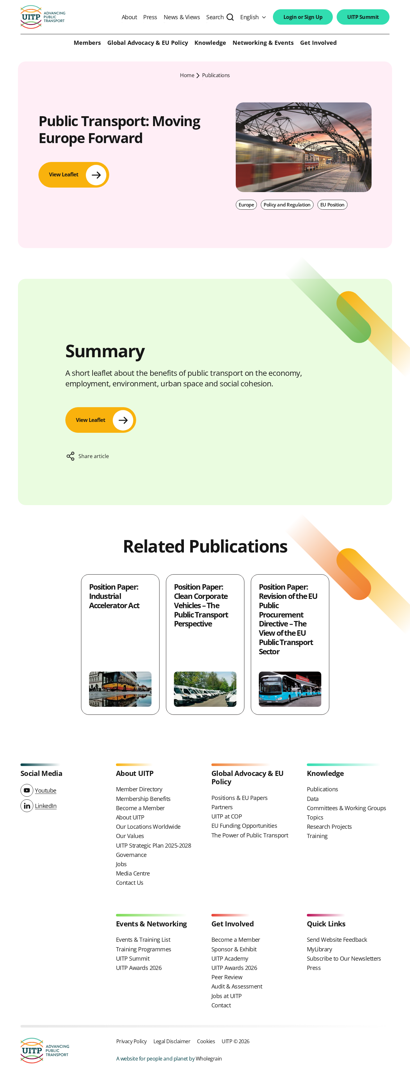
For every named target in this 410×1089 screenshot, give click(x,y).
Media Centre (133, 873)
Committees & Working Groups (346, 808)
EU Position (332, 204)
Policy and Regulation (287, 204)
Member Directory (139, 789)
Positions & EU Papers (239, 798)
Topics (315, 817)
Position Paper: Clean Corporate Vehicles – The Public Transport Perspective (201, 605)
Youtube (45, 790)
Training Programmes (143, 949)
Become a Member (140, 808)
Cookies (206, 1041)
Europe (246, 204)
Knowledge (210, 42)
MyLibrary (319, 949)
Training (317, 836)
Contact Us (130, 882)
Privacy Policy (131, 1041)
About (129, 17)
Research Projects (329, 826)
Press (150, 17)
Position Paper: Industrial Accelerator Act (114, 596)
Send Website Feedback (337, 939)
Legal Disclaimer (171, 1041)
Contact (221, 1005)
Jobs (121, 864)
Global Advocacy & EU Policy (147, 42)
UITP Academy (229, 958)
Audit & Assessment (236, 986)
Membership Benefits (143, 799)
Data (313, 799)
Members (87, 42)
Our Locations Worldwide (148, 826)
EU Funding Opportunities (244, 825)
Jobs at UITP (226, 996)
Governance (131, 855)
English (249, 17)
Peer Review (226, 977)
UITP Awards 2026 (138, 968)
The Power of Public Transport (249, 835)
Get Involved (318, 42)
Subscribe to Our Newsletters (344, 958)
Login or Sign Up (302, 16)
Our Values (130, 836)
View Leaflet (63, 174)
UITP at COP (226, 816)
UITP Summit (363, 16)
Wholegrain (209, 1058)
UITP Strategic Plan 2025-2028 (153, 845)
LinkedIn (45, 806)
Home (187, 75)
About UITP (130, 817)
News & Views (182, 17)
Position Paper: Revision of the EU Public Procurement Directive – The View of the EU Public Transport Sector (288, 619)
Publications (216, 75)
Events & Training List (143, 939)
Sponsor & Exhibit (234, 949)
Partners (222, 807)
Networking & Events (263, 42)
